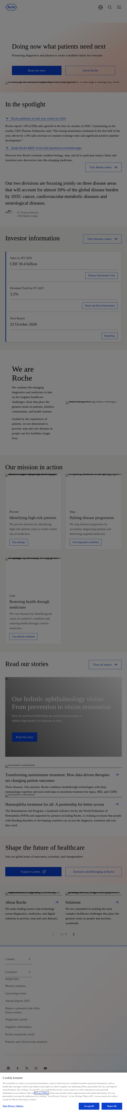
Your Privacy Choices (13, 1106)
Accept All (89, 1106)
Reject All (111, 1106)
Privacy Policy (41, 1093)
